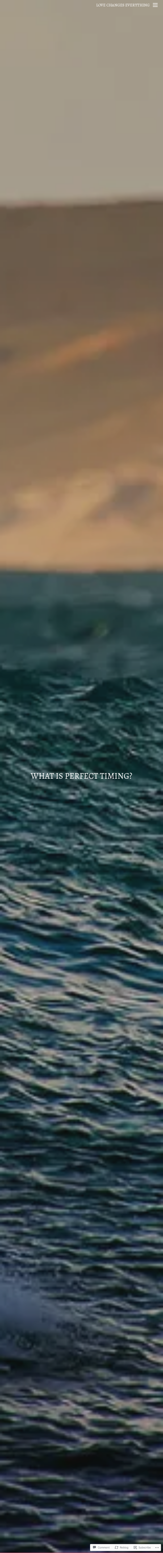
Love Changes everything (123, 5)
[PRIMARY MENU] (155, 5)
